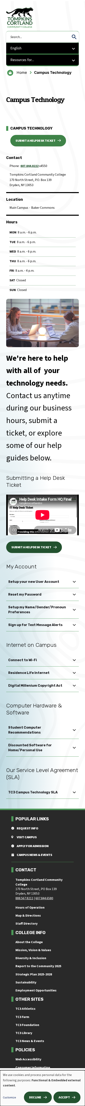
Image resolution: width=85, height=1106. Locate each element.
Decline (35, 1097)
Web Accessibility (28, 1059)
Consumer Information (32, 1067)
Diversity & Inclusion (30, 958)
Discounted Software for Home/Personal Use (30, 747)
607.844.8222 (29, 166)
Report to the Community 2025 (38, 966)
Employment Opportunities (36, 990)
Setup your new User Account (33, 582)
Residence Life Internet (29, 673)
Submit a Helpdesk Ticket (35, 140)
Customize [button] (9, 1098)
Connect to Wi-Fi (22, 660)
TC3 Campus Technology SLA (33, 792)
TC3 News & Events (29, 1041)
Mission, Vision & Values (33, 950)
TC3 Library (23, 1033)
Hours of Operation (30, 907)
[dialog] (42, 1088)
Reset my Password (24, 594)
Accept (64, 1097)
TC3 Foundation (27, 1025)
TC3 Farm (22, 1017)
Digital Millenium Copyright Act (35, 685)
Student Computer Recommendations (24, 730)
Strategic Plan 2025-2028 (33, 974)
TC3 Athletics (25, 1008)
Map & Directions (28, 915)
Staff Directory (26, 923)
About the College (29, 942)
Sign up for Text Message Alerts (35, 625)
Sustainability (25, 982)
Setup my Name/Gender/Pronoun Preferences (37, 609)
